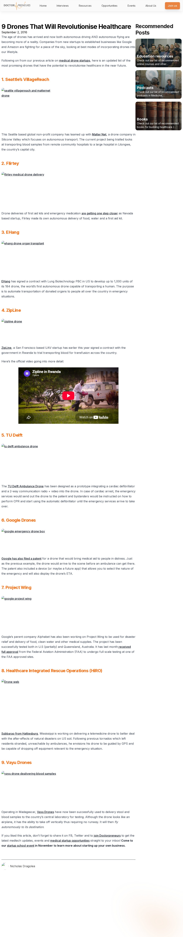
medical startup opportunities (70, 840)
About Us (150, 5)
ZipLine (6, 347)
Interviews (63, 5)
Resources (85, 5)
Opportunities (109, 5)
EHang (5, 281)
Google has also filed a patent (21, 558)
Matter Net (99, 134)
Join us (172, 5)
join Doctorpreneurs (107, 835)
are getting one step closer (99, 213)
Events (131, 5)
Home (43, 5)
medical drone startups (74, 60)
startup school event (20, 845)
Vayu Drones (45, 812)
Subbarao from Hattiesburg (19, 733)
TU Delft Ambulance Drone (26, 486)
